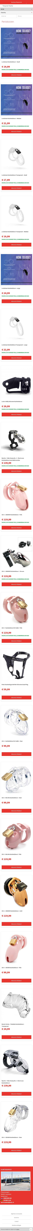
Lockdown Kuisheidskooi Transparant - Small (14, 175)
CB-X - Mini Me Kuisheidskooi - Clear (12, 798)
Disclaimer (16, 1217)
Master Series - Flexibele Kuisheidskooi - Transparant (13, 1025)
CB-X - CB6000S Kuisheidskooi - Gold (12, 911)
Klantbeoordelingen (16, 1225)
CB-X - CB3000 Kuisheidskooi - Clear (12, 1137)
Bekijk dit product (16, 75)
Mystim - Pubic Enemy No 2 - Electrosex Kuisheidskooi (13, 1082)
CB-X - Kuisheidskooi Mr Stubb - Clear (12, 741)
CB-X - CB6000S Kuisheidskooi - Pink (12, 514)
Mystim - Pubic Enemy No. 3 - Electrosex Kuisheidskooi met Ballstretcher (13, 459)
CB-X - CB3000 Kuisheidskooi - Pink (11, 967)
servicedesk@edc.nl (7, 1202)
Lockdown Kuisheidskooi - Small (11, 62)
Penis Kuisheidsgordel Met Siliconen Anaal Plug (15, 684)
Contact (16, 1221)
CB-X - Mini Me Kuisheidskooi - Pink (11, 854)
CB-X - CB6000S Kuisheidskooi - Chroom (13, 571)
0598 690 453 (7, 1198)
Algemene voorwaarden (16, 1213)
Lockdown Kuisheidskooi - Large (11, 288)
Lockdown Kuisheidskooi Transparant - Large (14, 345)
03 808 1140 (7, 1200)
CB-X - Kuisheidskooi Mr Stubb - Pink (12, 628)
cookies (17, 1229)
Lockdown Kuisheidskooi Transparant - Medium (15, 231)
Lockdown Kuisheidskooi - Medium (11, 118)
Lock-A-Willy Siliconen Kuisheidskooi (12, 401)
